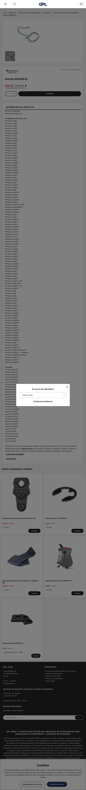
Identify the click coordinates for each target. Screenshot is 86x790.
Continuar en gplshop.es (43, 401)
